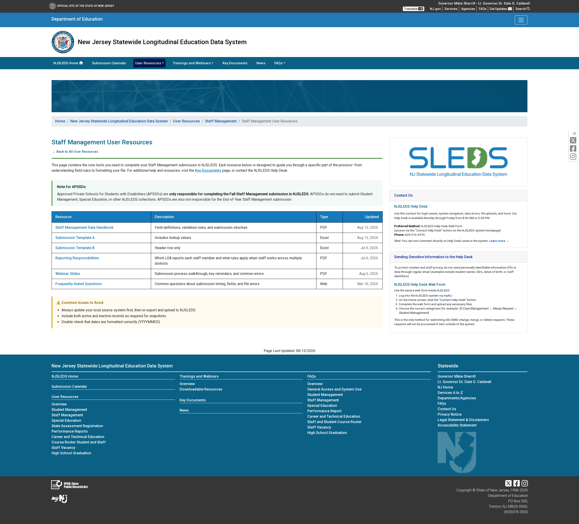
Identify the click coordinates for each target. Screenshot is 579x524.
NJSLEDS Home (66, 63)
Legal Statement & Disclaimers (463, 420)
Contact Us (447, 409)
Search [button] (521, 9)
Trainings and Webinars (199, 376)
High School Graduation (71, 453)
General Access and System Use (334, 389)
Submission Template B (75, 248)
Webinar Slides (67, 274)
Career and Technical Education (78, 437)
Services (451, 9)
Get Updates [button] (498, 9)
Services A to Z (450, 393)
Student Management (69, 409)
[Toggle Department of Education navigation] (521, 19)
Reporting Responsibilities (77, 258)
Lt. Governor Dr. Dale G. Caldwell (464, 382)
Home (60, 121)
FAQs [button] (278, 63)
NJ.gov (435, 9)
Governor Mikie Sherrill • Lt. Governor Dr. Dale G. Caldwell (484, 3)
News (260, 63)
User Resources (186, 121)
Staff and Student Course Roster (334, 422)
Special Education (66, 420)
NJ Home (445, 387)
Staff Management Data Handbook (84, 227)
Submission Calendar (109, 63)
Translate (411, 9)
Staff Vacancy (63, 447)
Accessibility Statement (457, 425)
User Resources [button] (148, 63)
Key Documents (235, 63)
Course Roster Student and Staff (79, 442)
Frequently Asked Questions (78, 284)
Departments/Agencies (457, 398)
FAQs (311, 376)
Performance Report (324, 411)
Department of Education (77, 19)
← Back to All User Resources (75, 152)
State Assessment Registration (77, 426)
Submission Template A (75, 238)
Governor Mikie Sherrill (457, 376)
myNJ (448, 295)
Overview (59, 404)
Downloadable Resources (201, 389)
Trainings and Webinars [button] (192, 63)
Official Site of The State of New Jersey (85, 5)
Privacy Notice (450, 414)
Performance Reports (70, 431)
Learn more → (499, 241)
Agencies (468, 9)
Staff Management (221, 121)
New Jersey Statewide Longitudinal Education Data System (119, 121)
